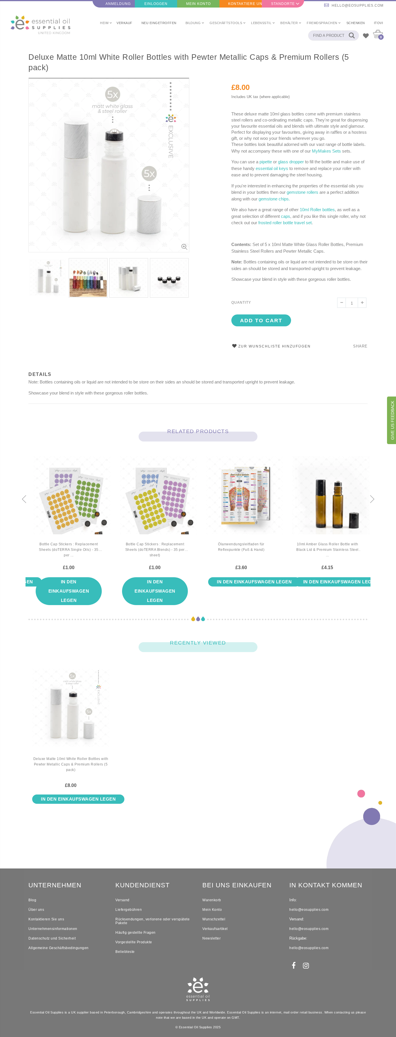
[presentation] (34, 276)
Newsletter (211, 938)
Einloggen (156, 4)
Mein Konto (198, 4)
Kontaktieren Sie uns (46, 919)
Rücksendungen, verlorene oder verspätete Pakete (152, 921)
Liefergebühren (128, 910)
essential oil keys (272, 168)
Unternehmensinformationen (52, 929)
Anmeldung (118, 4)
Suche (351, 35)
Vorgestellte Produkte (133, 942)
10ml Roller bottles (317, 209)
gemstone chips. (274, 198)
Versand (122, 900)
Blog (32, 900)
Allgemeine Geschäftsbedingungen (58, 948)
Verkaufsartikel (215, 929)
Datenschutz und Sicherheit (52, 938)
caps (285, 216)
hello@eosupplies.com (358, 5)
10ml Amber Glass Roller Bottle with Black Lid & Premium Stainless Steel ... (327, 549)
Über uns (36, 910)
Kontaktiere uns (245, 4)
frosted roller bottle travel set (285, 222)
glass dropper (291, 161)
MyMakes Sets (326, 151)
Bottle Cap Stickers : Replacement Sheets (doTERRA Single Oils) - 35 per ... (69, 549)
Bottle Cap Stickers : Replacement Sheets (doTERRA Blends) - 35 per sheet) (155, 549)
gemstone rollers (302, 192)
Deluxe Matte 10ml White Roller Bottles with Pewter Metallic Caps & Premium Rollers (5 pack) (188, 62)
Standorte (283, 4)
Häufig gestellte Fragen (135, 933)
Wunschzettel (213, 919)
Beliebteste (125, 952)
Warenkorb (211, 900)
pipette (265, 161)
